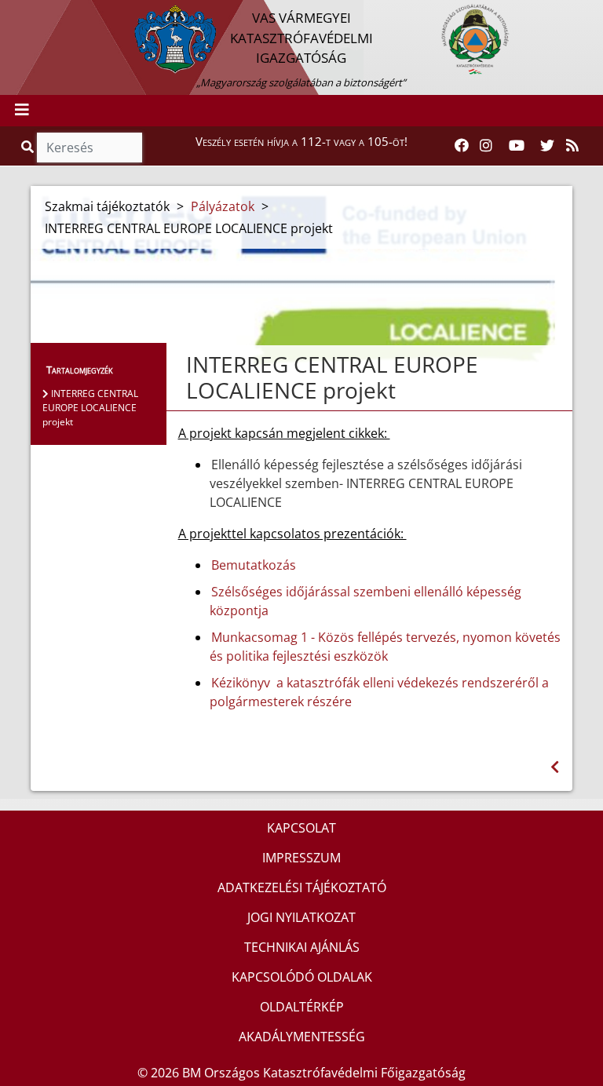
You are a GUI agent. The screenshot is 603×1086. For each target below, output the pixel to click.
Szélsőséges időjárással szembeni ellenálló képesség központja (365, 601)
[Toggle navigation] (22, 110)
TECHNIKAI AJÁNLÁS (302, 947)
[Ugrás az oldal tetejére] (184, 365)
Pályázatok (222, 206)
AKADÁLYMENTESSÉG (302, 1036)
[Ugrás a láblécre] (46, 13)
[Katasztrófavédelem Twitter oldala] (547, 146)
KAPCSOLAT (301, 827)
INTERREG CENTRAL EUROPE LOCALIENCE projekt (90, 407)
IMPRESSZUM (301, 857)
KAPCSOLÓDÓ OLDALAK (302, 977)
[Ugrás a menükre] (12, 13)
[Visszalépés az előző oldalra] (555, 767)
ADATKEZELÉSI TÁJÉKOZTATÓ (301, 887)
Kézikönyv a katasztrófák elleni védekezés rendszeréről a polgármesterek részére (379, 692)
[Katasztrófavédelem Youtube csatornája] (516, 146)
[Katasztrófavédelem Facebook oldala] (461, 146)
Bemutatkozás (253, 565)
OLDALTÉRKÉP (302, 1006)
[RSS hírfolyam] (572, 146)
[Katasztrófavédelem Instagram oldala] (486, 146)
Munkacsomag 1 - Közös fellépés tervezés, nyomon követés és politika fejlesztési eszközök (385, 647)
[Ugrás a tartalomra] (29, 13)
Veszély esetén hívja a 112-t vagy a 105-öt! (301, 141)
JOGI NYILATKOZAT (301, 917)
